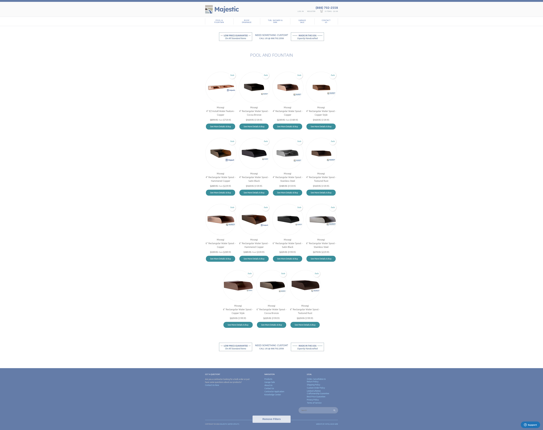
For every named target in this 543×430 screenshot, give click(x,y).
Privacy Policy (313, 400)
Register (311, 11)
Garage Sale (302, 21)
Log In (301, 11)
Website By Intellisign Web (327, 424)
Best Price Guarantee (316, 396)
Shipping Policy (313, 385)
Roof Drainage (247, 21)
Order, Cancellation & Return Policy (316, 380)
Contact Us (326, 21)
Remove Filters (271, 419)
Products (268, 379)
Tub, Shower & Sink (275, 21)
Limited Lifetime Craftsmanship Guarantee (318, 392)
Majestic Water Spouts (229, 424)
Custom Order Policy (316, 388)
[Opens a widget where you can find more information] (530, 425)
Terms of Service (314, 403)
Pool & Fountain (219, 21)
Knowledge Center (272, 394)
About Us (268, 385)
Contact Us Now (212, 385)
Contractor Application (274, 391)
